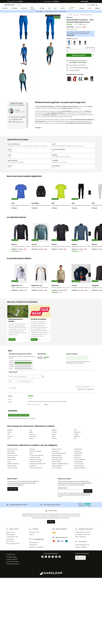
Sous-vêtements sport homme (86, 14)
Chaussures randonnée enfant (37, 463)
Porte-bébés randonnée (36, 467)
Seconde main (72, 8)
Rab (8, 434)
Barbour (32, 438)
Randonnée (24, 8)
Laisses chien (77, 457)
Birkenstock (77, 436)
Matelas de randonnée (13, 463)
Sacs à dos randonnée (35, 451)
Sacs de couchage (12, 467)
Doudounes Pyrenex (57, 457)
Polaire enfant (55, 451)
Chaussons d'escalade (35, 461)
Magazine (97, 8)
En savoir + (38, 127)
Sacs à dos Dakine (56, 467)
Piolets (31, 453)
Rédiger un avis (82, 24)
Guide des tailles (90, 47)
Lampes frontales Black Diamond (60, 463)
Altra (31, 430)
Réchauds (32, 449)
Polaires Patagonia (56, 455)
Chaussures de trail (35, 457)
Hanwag (76, 434)
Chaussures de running (36, 459)
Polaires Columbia (56, 461)
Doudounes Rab (78, 453)
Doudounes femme (12, 449)
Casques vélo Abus (79, 465)
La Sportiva (10, 436)
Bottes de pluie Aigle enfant (59, 453)
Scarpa (53, 434)
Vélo (49, 8)
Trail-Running (33, 8)
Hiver (55, 8)
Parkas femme (11, 451)
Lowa (8, 438)
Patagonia (10, 430)
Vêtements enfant (56, 449)
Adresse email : (62, 488)
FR (87, 5)
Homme (70, 14)
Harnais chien (77, 455)
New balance (77, 432)
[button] (23, 27)
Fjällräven (54, 430)
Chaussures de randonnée (36, 455)
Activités (62, 8)
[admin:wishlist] (93, 55)
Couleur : (72, 38)
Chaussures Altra (78, 461)
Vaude (53, 436)
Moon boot (32, 434)
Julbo (75, 430)
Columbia (54, 432)
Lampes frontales (11, 465)
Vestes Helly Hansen (57, 459)
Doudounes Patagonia (79, 467)
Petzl (75, 438)
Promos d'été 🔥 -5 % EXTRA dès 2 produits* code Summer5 (51, 11)
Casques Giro (77, 451)
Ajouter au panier (79, 55)
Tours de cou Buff (78, 463)
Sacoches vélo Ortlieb (79, 459)
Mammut (54, 438)
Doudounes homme (12, 455)
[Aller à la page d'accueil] (67, 14)
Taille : (68, 47)
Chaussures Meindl (57, 465)
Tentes (9, 461)
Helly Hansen (33, 436)
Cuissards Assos (78, 449)
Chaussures (14, 8)
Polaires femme (11, 453)
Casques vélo (33, 465)
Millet (31, 432)
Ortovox (69, 17)
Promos (90, 8)
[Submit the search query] (82, 5)
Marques (82, 8)
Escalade (42, 8)
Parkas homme (11, 457)
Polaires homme (11, 459)
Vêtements (5, 8)
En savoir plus (70, 35)
